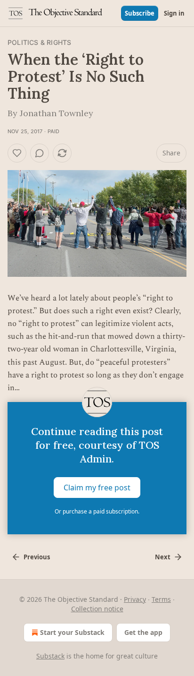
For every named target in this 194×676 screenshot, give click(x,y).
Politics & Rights (39, 42)
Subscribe (139, 13)
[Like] (17, 153)
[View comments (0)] (39, 153)
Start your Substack (72, 632)
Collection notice (97, 608)
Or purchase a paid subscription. (97, 511)
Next (162, 557)
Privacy (135, 599)
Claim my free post (97, 487)
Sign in (174, 13)
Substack (50, 655)
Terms (161, 599)
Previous (37, 557)
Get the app (143, 632)
